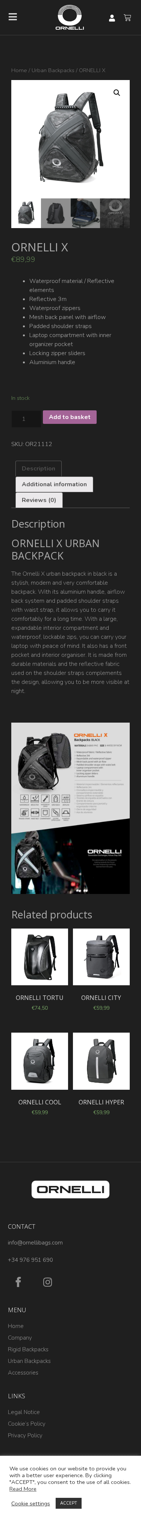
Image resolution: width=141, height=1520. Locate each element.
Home (19, 70)
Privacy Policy (25, 1435)
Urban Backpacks (53, 70)
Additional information (54, 484)
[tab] (38, 468)
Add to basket (70, 417)
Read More (22, 1489)
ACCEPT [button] (68, 1503)
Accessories (23, 1372)
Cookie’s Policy (26, 1424)
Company (20, 1338)
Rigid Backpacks (28, 1349)
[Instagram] (48, 1282)
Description (38, 468)
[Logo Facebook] (18, 1282)
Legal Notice (24, 1412)
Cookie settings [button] (30, 1503)
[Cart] (127, 17)
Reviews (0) (39, 500)
